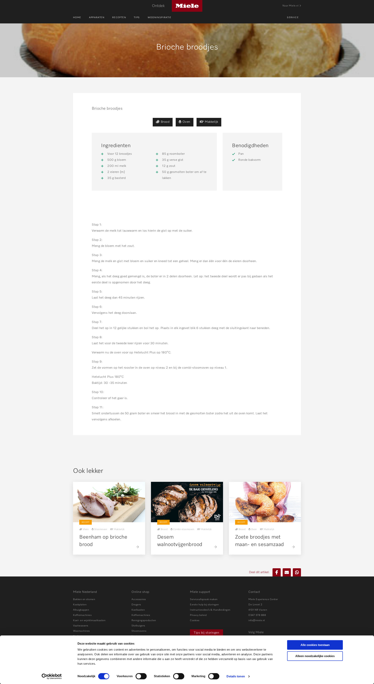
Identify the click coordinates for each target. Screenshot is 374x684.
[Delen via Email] (287, 572)
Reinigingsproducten (143, 620)
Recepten (119, 17)
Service (293, 17)
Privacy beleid (198, 615)
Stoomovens (138, 631)
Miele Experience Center (263, 599)
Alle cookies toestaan (315, 645)
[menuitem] (81, 17)
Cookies (194, 620)
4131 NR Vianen (257, 610)
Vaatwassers (80, 625)
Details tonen (236, 676)
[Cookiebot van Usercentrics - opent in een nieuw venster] (52, 676)
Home (77, 17)
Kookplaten (79, 604)
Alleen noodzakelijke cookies (315, 656)
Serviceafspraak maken (204, 599)
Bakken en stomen (84, 599)
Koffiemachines (82, 615)
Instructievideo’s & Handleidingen (210, 610)
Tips (137, 17)
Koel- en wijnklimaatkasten (89, 620)
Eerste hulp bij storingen (204, 604)
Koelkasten (138, 610)
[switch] (141, 676)
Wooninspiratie (159, 17)
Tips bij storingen (206, 632)
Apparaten (96, 17)
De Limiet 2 (255, 604)
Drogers (136, 604)
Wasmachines (81, 631)
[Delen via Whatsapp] (297, 572)
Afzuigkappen (81, 610)
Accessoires (138, 599)
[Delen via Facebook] (277, 572)
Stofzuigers (138, 625)
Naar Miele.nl (290, 5)
